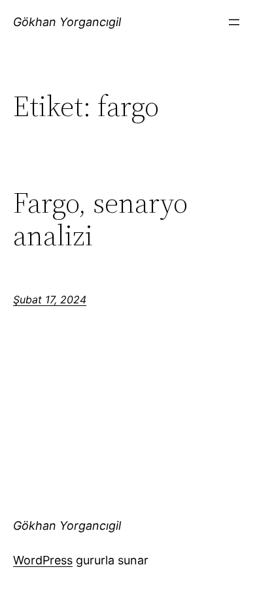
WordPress (43, 560)
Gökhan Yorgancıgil (67, 22)
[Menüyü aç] (234, 22)
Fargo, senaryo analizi (100, 219)
